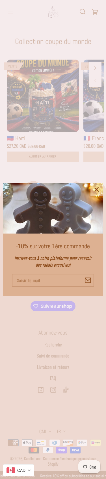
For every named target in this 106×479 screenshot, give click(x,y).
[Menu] (11, 11)
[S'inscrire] (87, 280)
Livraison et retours (53, 367)
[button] (82, 11)
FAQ (53, 378)
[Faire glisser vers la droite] (95, 68)
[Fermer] (96, 189)
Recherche (53, 344)
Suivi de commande (53, 355)
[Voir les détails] (43, 96)
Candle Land (32, 458)
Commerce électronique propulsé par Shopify (69, 461)
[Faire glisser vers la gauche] (95, 80)
